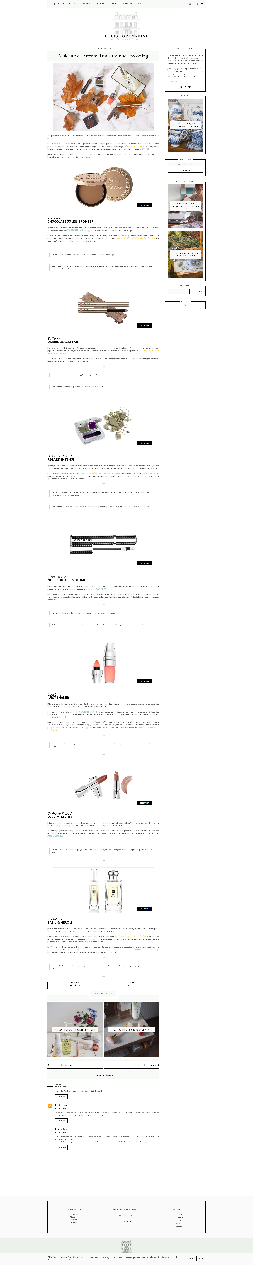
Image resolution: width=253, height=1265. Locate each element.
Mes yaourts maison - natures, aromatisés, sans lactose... (185, 206)
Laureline (61, 1129)
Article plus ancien (145, 1065)
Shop (140, 4)
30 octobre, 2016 (63, 1108)
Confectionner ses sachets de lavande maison (185, 254)
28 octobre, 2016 (63, 1087)
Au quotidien (57, 4)
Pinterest (73, 1217)
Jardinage (179, 1217)
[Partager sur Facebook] (76, 985)
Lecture (114, 4)
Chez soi (73, 4)
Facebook (74, 1222)
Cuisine (179, 1214)
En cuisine (88, 4)
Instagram (74, 1214)
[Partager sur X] (71, 985)
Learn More (188, 1259)
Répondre (61, 1097)
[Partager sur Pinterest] (79, 985)
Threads (73, 1219)
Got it (201, 1259)
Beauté (131, 985)
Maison (179, 1223)
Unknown (61, 1105)
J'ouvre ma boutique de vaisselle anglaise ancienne (185, 125)
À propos (128, 4)
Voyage (101, 4)
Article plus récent (62, 1065)
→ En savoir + (173, 81)
